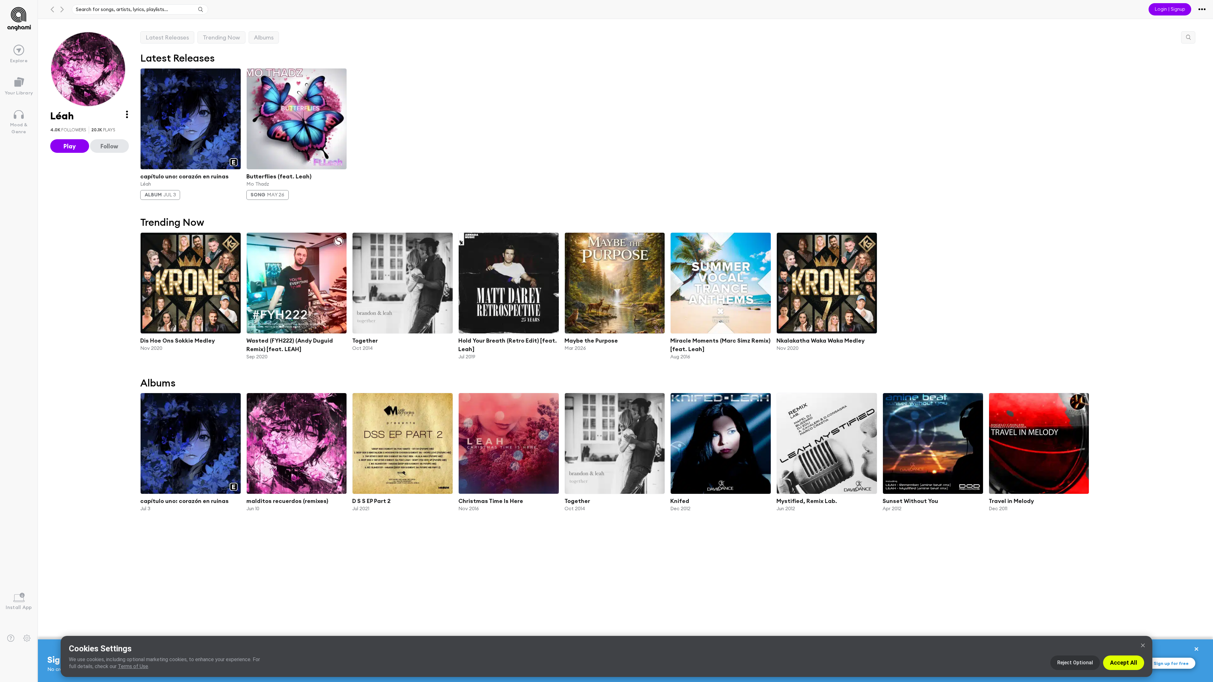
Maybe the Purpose (591, 340)
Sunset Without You (910, 501)
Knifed (679, 501)
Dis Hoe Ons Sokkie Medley (177, 340)
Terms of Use (133, 666)
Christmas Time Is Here (490, 501)
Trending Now (221, 37)
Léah (145, 184)
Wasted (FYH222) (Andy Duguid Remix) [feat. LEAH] (289, 345)
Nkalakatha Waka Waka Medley (820, 340)
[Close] (1142, 645)
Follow (109, 146)
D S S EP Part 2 (371, 501)
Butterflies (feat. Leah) (278, 176)
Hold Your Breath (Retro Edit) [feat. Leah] (507, 345)
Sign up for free (1171, 663)
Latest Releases (167, 37)
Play (69, 146)
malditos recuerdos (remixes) (287, 501)
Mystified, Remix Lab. (806, 501)
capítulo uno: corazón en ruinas (184, 176)
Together (365, 340)
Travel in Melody (1011, 501)
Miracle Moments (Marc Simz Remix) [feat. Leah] (720, 345)
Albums (264, 37)
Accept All (1123, 662)
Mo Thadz (257, 184)
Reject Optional (1075, 663)
